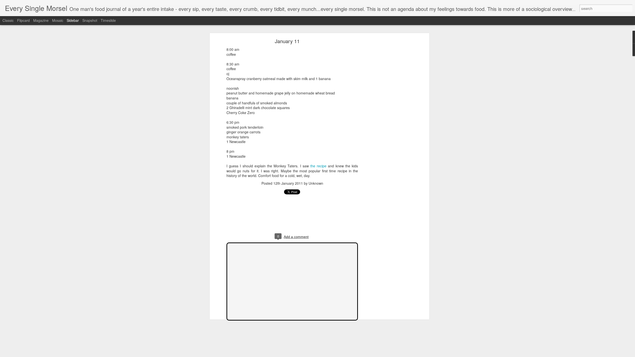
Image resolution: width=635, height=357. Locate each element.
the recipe (318, 165)
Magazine (41, 20)
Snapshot (89, 20)
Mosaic (57, 20)
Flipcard (23, 20)
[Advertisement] (385, 118)
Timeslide (108, 20)
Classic (8, 20)
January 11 (287, 41)
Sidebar (73, 20)
